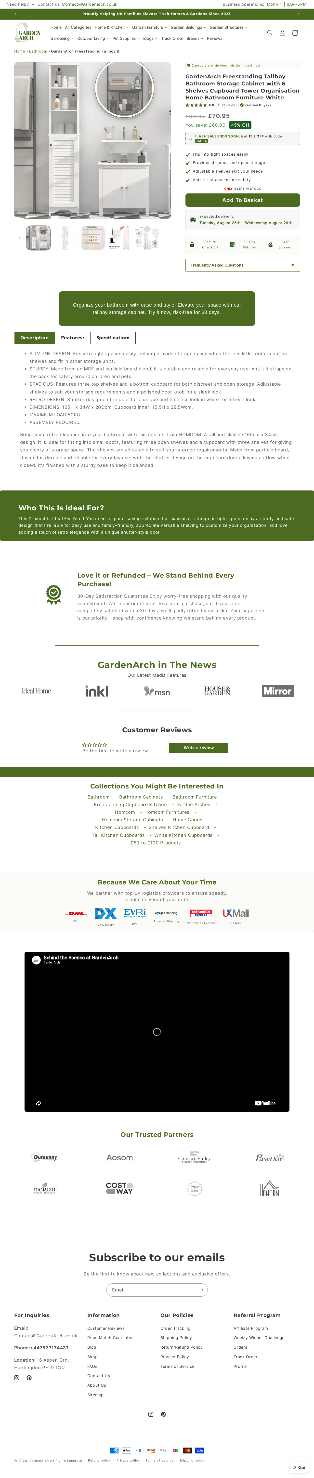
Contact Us (98, 1375)
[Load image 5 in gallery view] (147, 238)
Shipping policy (192, 1460)
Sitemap (95, 1394)
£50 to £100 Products (156, 842)
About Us (96, 1385)
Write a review (199, 747)
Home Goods (187, 819)
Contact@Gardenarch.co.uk (90, 4)
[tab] (34, 338)
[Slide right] (165, 238)
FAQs (92, 1366)
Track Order (246, 1356)
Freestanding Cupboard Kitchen (130, 804)
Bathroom (38, 51)
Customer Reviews (106, 1328)
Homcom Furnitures (167, 812)
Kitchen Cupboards (117, 827)
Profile (240, 1366)
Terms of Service (177, 1366)
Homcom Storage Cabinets (132, 819)
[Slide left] (19, 238)
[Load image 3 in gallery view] (92, 238)
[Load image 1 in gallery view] (38, 238)
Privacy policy (128, 1460)
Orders (240, 1347)
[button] (270, 33)
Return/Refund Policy (181, 1347)
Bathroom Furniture (194, 797)
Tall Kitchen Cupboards (118, 835)
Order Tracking (175, 1328)
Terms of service (159, 1460)
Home (19, 51)
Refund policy (99, 1460)
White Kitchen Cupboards (183, 835)
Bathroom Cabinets (141, 797)
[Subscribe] (201, 1290)
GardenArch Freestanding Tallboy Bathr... (88, 51)
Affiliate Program (251, 1328)
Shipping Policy (176, 1337)
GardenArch (39, 1461)
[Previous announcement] (15, 14)
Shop (92, 1356)
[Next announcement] (298, 14)
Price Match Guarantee (110, 1337)
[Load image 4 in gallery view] (120, 238)
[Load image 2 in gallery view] (65, 238)
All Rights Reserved (66, 1461)
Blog (91, 1347)
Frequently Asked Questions (217, 265)
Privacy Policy (174, 1356)
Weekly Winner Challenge (259, 1337)
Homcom (125, 812)
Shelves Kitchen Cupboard (179, 827)
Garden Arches (193, 804)
